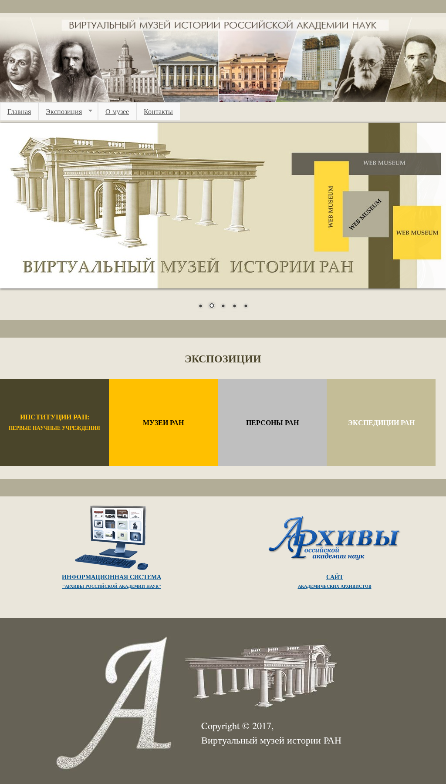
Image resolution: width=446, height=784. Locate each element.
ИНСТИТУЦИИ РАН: (54, 422)
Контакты (158, 111)
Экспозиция (60, 111)
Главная (19, 111)
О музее (117, 111)
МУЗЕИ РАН (163, 422)
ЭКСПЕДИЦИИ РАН (381, 422)
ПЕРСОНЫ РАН (272, 422)
